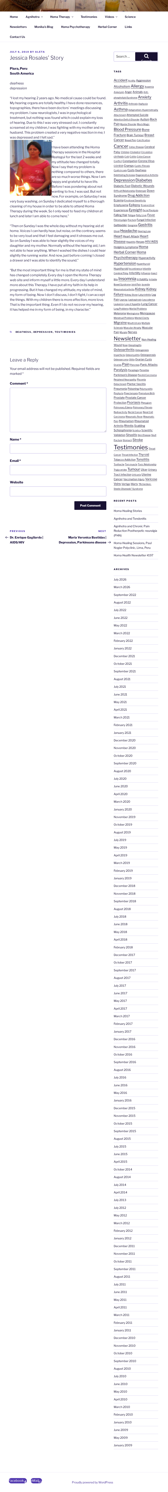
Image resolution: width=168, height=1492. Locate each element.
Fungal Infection (146, 219)
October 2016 (123, 1054)
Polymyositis (146, 388)
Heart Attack (131, 236)
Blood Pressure (127, 129)
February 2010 (123, 1414)
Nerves (132, 332)
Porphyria (118, 393)
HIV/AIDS (151, 241)
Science (130, 16)
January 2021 (122, 732)
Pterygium (146, 402)
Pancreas (135, 365)
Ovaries (117, 365)
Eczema (119, 200)
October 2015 (123, 1123)
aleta (40, 51)
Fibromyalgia (120, 220)
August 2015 (122, 1138)
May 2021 (120, 702)
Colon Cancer (144, 156)
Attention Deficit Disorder (127, 119)
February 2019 (123, 870)
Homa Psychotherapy (75, 26)
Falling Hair (120, 215)
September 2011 (125, 1269)
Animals (138, 91)
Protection (120, 402)
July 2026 (120, 579)
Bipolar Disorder (128, 124)
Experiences (121, 210)
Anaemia (149, 86)
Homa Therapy (60, 16)
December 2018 (124, 885)
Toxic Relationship (147, 464)
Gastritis (145, 225)
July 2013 (120, 1200)
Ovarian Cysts (143, 359)
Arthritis (121, 103)
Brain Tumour (135, 135)
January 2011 (122, 1330)
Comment (19, 383)
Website (16, 482)
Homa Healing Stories (128, 510)
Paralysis (120, 370)
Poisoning (133, 388)
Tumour (133, 469)
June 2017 (120, 993)
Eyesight (135, 210)
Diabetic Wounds (142, 186)
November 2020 (125, 748)
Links (128, 26)
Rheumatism (126, 421)
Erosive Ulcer (147, 205)
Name (15, 439)
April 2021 (120, 709)
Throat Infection (130, 454)
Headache (128, 230)
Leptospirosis (135, 299)
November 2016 (124, 1047)
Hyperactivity (146, 257)
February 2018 (123, 947)
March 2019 (122, 863)
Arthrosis (133, 103)
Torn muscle (131, 464)
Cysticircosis (120, 170)
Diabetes (143, 180)
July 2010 (120, 1376)
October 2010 (123, 1353)
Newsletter (127, 338)
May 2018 (120, 932)
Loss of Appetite (132, 304)
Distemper (141, 191)
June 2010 (121, 1384)
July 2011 (120, 1284)
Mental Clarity (142, 318)
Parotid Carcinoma (147, 375)
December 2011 (124, 1246)
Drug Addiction (139, 195)
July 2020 (120, 778)
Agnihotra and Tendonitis (130, 518)
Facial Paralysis (150, 210)
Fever (151, 215)
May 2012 (120, 1215)
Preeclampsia (131, 393)
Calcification (143, 140)
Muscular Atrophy (132, 327)
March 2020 (122, 801)
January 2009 (123, 1445)
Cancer (121, 146)
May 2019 (120, 847)
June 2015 (120, 1154)
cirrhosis (119, 156)
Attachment (120, 115)
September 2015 (125, 1131)
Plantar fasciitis (136, 383)
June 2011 (120, 1292)
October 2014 (123, 1169)
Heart (118, 236)
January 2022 (123, 648)
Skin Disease (144, 435)
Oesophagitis (134, 345)
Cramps (129, 165)
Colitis (133, 156)
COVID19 (118, 166)
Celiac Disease (136, 147)
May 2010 (120, 1391)
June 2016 (120, 1085)
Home (14, 16)
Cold (126, 156)
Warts (134, 483)
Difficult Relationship (124, 191)
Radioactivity (120, 412)
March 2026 (122, 587)
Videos (109, 16)
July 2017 (120, 985)
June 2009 (121, 1430)
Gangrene (132, 225)
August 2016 (122, 1070)
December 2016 (124, 1039)
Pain (125, 364)
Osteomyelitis (133, 355)
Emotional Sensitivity (135, 200)
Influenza (145, 273)
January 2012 (122, 1238)
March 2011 (121, 1315)
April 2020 (121, 794)
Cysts (131, 170)
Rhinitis (129, 425)
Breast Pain (130, 140)
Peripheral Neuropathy (125, 379)
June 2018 (120, 924)
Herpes (140, 241)
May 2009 (121, 1437)
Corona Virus (146, 160)
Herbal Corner (107, 26)
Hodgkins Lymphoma (126, 247)
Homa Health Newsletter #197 (133, 555)
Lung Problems (121, 308)
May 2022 (120, 625)
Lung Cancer (149, 304)
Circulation (146, 152)
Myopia (123, 332)
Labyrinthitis (144, 294)
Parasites (144, 370)
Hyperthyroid (143, 263)
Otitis (132, 359)
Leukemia (119, 304)
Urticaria (136, 474)
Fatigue (131, 215)
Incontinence (135, 268)
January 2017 (122, 1031)
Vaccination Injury (134, 479)
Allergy (137, 86)
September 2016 (125, 1062)
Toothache (119, 464)
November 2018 (124, 893)
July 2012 (120, 1207)
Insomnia (127, 278)
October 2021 (123, 663)
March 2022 (122, 633)
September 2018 (125, 901)
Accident (120, 80)
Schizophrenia (123, 430)
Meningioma (133, 313)
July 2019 (120, 840)
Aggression (143, 80)
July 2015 (120, 1146)
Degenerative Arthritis (147, 175)
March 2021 (122, 717)
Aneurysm (119, 92)
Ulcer (144, 469)
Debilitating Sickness (124, 175)
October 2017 (123, 962)
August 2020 (122, 771)
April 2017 (120, 1008)
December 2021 (124, 656)
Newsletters (18, 26)
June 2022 (120, 617)
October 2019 (123, 824)
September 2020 (125, 763)
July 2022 (120, 610)
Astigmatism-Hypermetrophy (143, 110)
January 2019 (123, 878)
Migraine (120, 323)
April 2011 (120, 1307)
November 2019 (124, 817)
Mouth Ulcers (134, 323)
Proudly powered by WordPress (92, 1482)
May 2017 (120, 1000)
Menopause (147, 313)
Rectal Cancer (135, 412)
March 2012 (122, 1223)
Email (15, 461)
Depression (43, 332)
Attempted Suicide (137, 114)
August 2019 (122, 832)
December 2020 (125, 740)
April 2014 (120, 1192)
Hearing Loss (144, 231)
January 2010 (123, 1422)
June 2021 (120, 694)
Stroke (138, 440)
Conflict (118, 161)
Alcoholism (122, 86)
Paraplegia (133, 370)
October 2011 (123, 1261)
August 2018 (122, 909)
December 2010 (124, 1338)
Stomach (127, 440)
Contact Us (17, 37)
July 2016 (120, 1077)
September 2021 (125, 671)
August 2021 (122, 679)
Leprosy (124, 299)
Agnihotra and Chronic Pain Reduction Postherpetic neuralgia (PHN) (135, 530)
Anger (128, 91)
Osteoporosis (148, 354)
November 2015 (124, 1115)
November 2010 (125, 1345)
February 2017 (123, 1023)
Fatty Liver (141, 215)
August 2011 (122, 1276)
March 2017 (122, 1016)
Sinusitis (131, 435)
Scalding (139, 425)
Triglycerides (120, 469)
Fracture (132, 220)
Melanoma (120, 313)
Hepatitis (130, 242)
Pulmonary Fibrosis (142, 407)
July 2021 (120, 686)
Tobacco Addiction (125, 459)
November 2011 (124, 1253)
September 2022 (125, 595)
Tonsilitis (142, 459)
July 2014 (120, 1184)
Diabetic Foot (122, 185)
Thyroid (143, 454)
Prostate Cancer (135, 397)
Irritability (142, 279)
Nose (125, 345)
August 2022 (122, 602)
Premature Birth (146, 393)
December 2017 (124, 955)
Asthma (121, 109)
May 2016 (120, 1092)
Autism (144, 119)
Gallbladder (120, 225)
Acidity (131, 80)
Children (125, 152)
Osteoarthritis (124, 350)
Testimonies (89, 16)
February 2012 (123, 1230)
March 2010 (122, 1407)
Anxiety (144, 97)
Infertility (135, 273)
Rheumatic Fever (134, 416)
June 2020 (121, 786)
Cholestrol (135, 152)
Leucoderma (148, 299)
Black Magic (143, 124)
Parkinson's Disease (125, 374)
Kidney (140, 289)
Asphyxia (143, 103)
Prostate (119, 397)
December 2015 (124, 1108)
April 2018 (120, 939)
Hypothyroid (121, 268)
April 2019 (120, 855)
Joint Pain (136, 284)
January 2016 (123, 1100)
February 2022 (123, 640)
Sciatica (136, 430)
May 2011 (120, 1299)
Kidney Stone (131, 294)
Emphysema (121, 205)
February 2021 (123, 725)
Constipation (130, 160)
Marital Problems (138, 308)
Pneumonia (120, 388)
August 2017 (122, 978)
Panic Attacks (149, 364)
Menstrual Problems (124, 318)
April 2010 (120, 1399)
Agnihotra (33, 16)
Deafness (24, 332)
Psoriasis (133, 402)
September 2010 (125, 1361)
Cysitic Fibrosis (142, 166)
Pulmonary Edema (123, 407)
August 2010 (122, 1368)
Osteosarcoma (121, 359)
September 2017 (125, 970)
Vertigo (125, 483)
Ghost (117, 231)
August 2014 (122, 1177)
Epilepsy (134, 205)
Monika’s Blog (43, 26)
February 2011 (123, 1322)
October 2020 (123, 755)
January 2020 (123, 809)
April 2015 (120, 1161)
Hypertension (125, 263)
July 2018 (120, 916)
